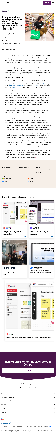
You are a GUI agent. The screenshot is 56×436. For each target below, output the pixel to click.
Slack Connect (15, 87)
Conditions (12, 426)
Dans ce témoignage (8, 50)
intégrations (20, 85)
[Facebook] (26, 388)
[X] (29, 388)
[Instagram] (23, 388)
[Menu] (53, 3)
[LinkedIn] (20, 388)
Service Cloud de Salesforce (33, 107)
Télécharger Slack (5, 423)
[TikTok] (35, 388)
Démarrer (47, 2)
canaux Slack (42, 84)
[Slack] (6, 3)
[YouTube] (32, 388)
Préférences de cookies (22, 426)
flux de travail (36, 85)
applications (12, 85)
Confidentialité (4, 426)
